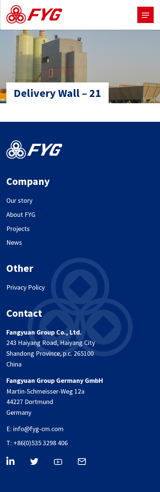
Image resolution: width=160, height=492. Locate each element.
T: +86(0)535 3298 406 (37, 443)
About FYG (20, 214)
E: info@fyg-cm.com (35, 428)
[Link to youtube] (62, 463)
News (14, 242)
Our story (19, 200)
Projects (18, 228)
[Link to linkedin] (14, 462)
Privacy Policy (25, 287)
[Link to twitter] (38, 463)
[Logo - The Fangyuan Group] (34, 16)
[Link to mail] (86, 462)
